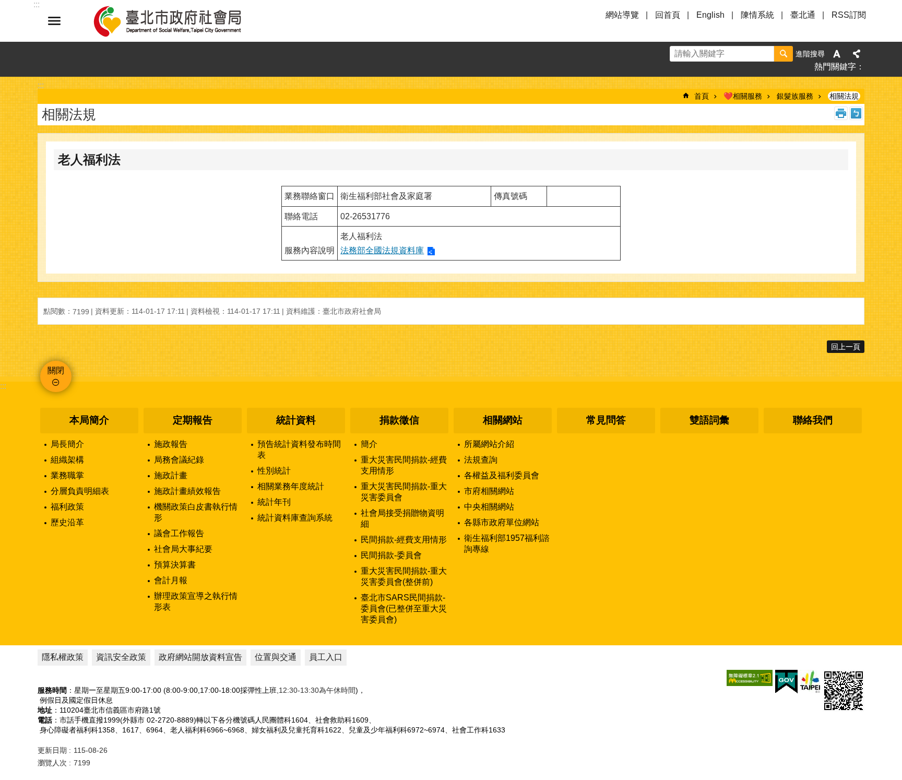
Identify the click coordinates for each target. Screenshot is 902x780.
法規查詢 (480, 459)
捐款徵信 (399, 420)
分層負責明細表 (80, 491)
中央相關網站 (489, 506)
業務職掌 (67, 475)
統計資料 (296, 420)
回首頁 (667, 14)
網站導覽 (622, 14)
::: (3, 386)
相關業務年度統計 (290, 486)
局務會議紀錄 (179, 459)
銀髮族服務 (795, 96)
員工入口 (325, 657)
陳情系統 (757, 14)
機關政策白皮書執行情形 (196, 512)
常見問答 (606, 420)
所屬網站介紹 (489, 444)
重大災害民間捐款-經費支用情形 (404, 465)
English (710, 14)
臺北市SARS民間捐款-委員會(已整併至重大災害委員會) (404, 608)
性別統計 (274, 470)
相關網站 (503, 420)
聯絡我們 (813, 420)
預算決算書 (175, 564)
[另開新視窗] (750, 678)
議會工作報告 (179, 533)
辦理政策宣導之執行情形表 (196, 601)
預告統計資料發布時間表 (299, 449)
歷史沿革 (67, 522)
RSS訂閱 (849, 14)
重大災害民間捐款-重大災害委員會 (404, 492)
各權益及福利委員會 (501, 475)
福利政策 (67, 506)
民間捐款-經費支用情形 (404, 539)
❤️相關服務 (742, 96)
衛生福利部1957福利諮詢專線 (507, 543)
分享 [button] (856, 54)
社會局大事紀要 (183, 549)
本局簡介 (89, 420)
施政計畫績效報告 (187, 491)
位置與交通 (275, 657)
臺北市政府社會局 (179, 21)
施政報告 (170, 444)
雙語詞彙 (709, 420)
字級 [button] (837, 54)
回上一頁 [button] (845, 346)
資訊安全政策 (121, 657)
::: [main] (41, 85)
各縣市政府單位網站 (501, 522)
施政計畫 (170, 475)
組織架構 (67, 459)
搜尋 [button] (783, 54)
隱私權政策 (63, 657)
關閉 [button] (54, 21)
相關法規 (844, 96)
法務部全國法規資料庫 (382, 250)
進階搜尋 (810, 54)
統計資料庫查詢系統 (295, 517)
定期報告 (192, 420)
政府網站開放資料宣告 (200, 657)
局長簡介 (67, 444)
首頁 (701, 96)
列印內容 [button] (841, 113)
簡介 (369, 444)
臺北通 (802, 14)
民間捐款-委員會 (391, 555)
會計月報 (170, 580)
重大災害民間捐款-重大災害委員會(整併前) (404, 576)
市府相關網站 (489, 491)
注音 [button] (856, 113)
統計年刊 (274, 502)
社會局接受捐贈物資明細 (402, 518)
